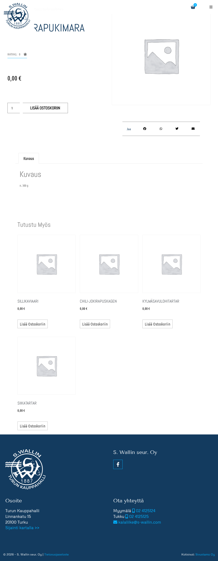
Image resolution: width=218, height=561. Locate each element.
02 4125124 (145, 510)
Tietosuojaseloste (56, 554)
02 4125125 (139, 516)
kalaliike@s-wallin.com (139, 522)
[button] (211, 7)
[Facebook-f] (118, 464)
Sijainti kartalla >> (22, 527)
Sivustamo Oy (205, 554)
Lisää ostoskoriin (45, 108)
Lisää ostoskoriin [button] (32, 323)
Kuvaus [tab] (28, 158)
